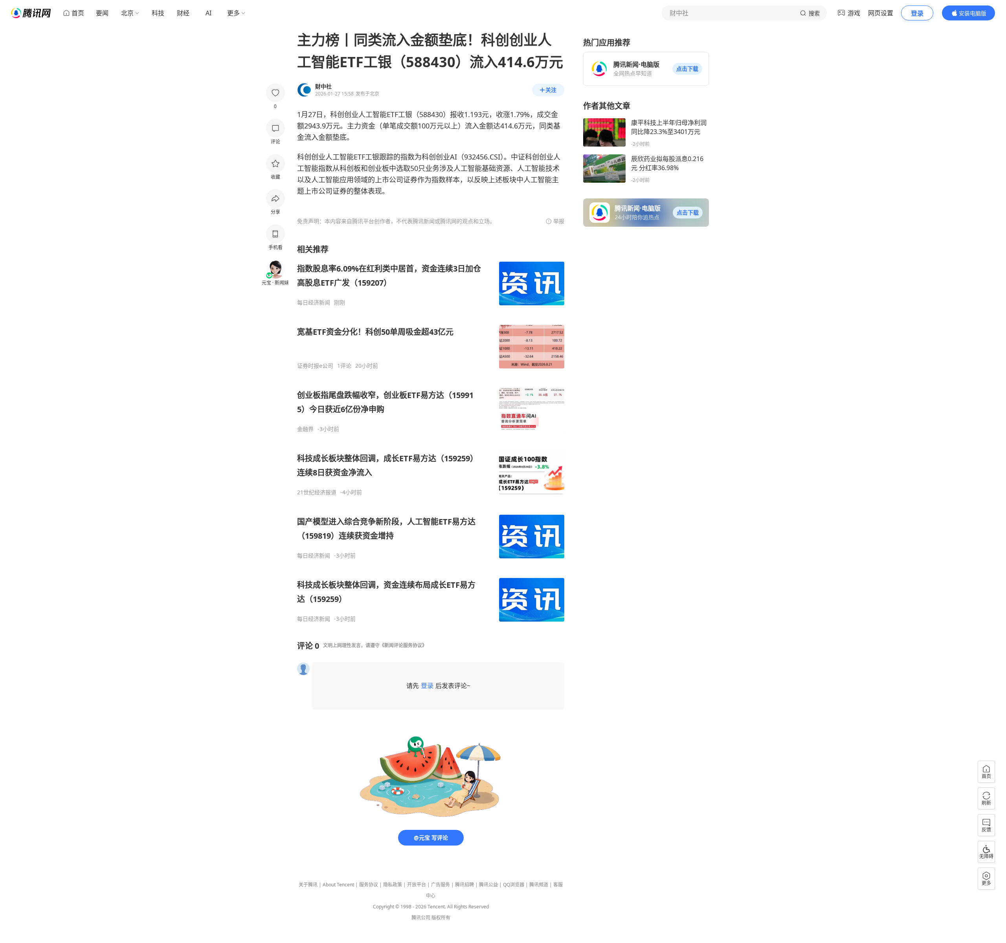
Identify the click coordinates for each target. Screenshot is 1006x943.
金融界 (305, 429)
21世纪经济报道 (316, 492)
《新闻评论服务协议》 (403, 645)
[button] (687, 69)
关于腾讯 (308, 884)
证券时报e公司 (315, 366)
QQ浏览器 (513, 884)
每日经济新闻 (313, 302)
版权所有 (440, 917)
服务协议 (368, 884)
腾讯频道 (538, 884)
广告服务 (440, 884)
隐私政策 (392, 884)
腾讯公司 (420, 917)
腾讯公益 (488, 884)
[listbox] (430, 433)
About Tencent (338, 884)
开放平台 (416, 884)
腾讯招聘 (464, 884)
